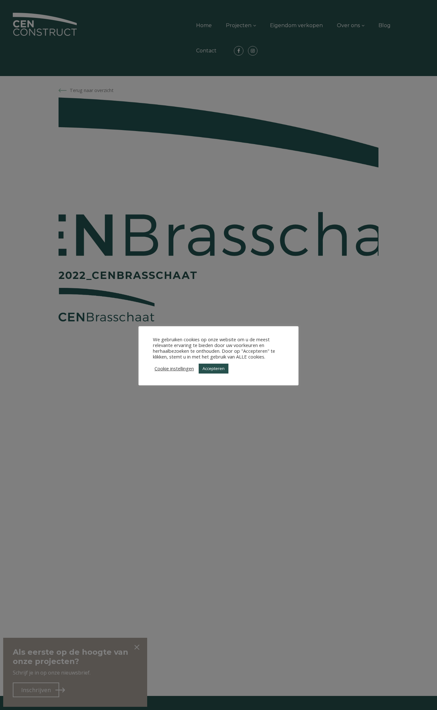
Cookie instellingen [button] (174, 368)
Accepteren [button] (214, 368)
